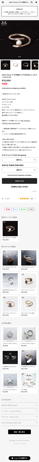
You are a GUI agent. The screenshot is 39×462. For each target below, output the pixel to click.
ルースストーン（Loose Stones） (11, 411)
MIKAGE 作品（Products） (10, 405)
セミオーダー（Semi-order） (10, 417)
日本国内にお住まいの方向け (19, 186)
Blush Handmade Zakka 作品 (11, 423)
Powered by (17, 443)
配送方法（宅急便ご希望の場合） (13, 165)
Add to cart (19, 181)
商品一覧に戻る (19, 432)
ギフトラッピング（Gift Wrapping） (14, 155)
